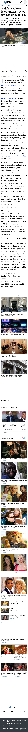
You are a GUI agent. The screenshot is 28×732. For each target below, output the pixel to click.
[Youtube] (12, 711)
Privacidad (24, 716)
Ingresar (21, 2)
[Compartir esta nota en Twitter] (6, 71)
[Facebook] (4, 712)
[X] (8, 712)
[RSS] (20, 711)
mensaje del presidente (10, 85)
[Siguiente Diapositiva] (25, 421)
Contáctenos (18, 716)
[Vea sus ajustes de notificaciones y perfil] (25, 2)
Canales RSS (4, 716)
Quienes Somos (11, 716)
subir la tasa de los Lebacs (17, 156)
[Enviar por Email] (14, 71)
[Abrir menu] (2, 2)
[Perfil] (14, 708)
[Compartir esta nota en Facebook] (2, 71)
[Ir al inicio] (10, 2)
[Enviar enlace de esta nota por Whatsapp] (10, 71)
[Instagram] (16, 712)
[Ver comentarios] (25, 6)
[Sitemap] (24, 711)
